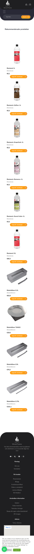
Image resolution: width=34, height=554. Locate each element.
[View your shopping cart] (30, 4)
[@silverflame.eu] (23, 456)
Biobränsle (10, 71)
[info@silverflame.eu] (10, 456)
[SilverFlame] (8, 3)
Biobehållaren (11, 293)
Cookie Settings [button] (7, 550)
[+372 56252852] (15, 456)
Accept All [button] (17, 550)
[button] (4, 549)
